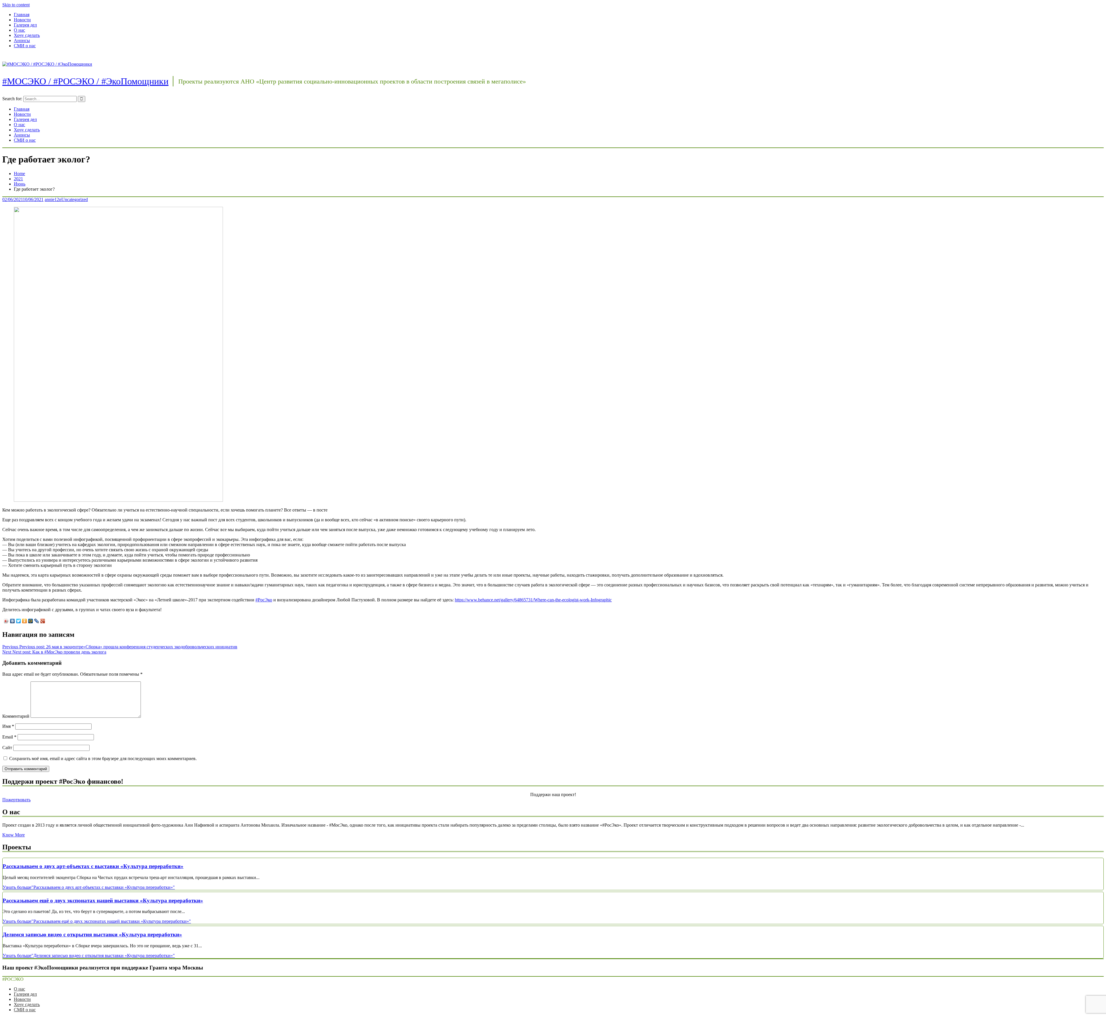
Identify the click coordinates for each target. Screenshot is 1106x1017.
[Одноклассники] (25, 621)
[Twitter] (19, 621)
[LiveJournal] (37, 621)
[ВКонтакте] (13, 621)
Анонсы (22, 40)
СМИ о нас (25, 45)
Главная (21, 14)
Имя (8, 726)
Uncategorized (74, 199)
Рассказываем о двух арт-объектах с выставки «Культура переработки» (93, 866)
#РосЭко (263, 599)
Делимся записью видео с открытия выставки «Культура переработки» (92, 934)
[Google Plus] (43, 621)
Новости (22, 19)
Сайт (7, 747)
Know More (13, 834)
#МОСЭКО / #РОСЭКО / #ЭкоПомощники (85, 81)
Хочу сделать (27, 35)
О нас (19, 30)
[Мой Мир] (31, 621)
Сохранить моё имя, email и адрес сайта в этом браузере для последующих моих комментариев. (103, 758)
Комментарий (15, 716)
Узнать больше (89, 887)
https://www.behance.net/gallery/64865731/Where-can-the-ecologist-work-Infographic (533, 599)
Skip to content (16, 4)
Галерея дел (25, 24)
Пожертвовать (16, 799)
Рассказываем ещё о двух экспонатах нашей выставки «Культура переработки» (103, 900)
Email (9, 736)
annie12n (53, 199)
